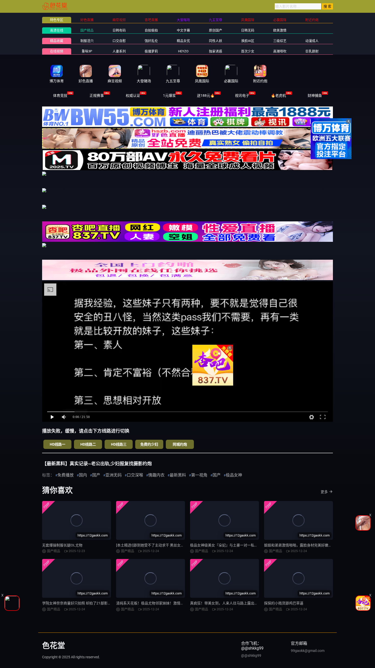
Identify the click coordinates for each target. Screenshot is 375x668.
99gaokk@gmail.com (307, 651)
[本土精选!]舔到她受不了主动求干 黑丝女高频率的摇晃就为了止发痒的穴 (173, 545)
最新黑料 (178, 475)
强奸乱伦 (151, 41)
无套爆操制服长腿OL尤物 (62, 545)
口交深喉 (135, 475)
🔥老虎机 (278, 95)
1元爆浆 (169, 95)
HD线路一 (57, 444)
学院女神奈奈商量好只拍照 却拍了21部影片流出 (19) (84, 603)
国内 (83, 475)
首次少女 (247, 51)
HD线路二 (88, 444)
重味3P (87, 51)
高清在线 (56, 30)
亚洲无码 (113, 475)
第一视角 (199, 475)
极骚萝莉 (151, 51)
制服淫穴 (87, 41)
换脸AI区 (247, 41)
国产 (96, 475)
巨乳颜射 (312, 51)
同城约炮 (180, 444)
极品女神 (234, 475)
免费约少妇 (149, 444)
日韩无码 (247, 30)
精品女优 (183, 41)
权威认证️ (133, 95)
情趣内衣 (156, 475)
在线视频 (56, 51)
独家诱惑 (215, 51)
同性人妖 (215, 41)
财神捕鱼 (315, 95)
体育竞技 (60, 95)
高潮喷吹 (279, 51)
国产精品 (87, 30)
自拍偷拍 (151, 30)
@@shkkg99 (251, 655)
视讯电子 (242, 95)
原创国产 (215, 30)
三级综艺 (279, 41)
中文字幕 (183, 30)
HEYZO (183, 51)
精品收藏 (56, 41)
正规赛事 (97, 95)
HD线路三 (119, 444)
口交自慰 (119, 41)
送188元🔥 (206, 95)
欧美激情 (279, 30)
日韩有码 (119, 30)
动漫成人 (312, 41)
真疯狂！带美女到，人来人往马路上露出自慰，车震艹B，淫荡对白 (243, 603)
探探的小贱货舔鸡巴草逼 (283, 603)
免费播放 (65, 475)
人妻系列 (119, 51)
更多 (324, 492)
